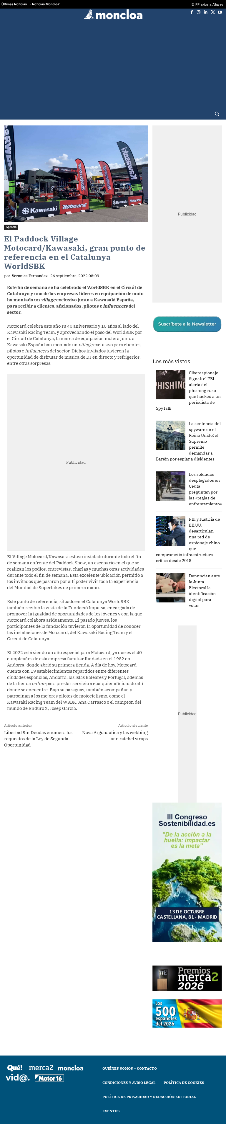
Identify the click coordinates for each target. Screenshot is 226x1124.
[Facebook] (192, 12)
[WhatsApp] (78, 768)
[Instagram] (199, 12)
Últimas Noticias (14, 4)
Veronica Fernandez (30, 276)
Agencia (11, 227)
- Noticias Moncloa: (45, 4)
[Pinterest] (106, 768)
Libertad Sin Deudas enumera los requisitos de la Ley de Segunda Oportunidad (38, 739)
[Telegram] (92, 768)
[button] (217, 113)
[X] (213, 12)
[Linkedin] (206, 12)
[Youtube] (220, 12)
